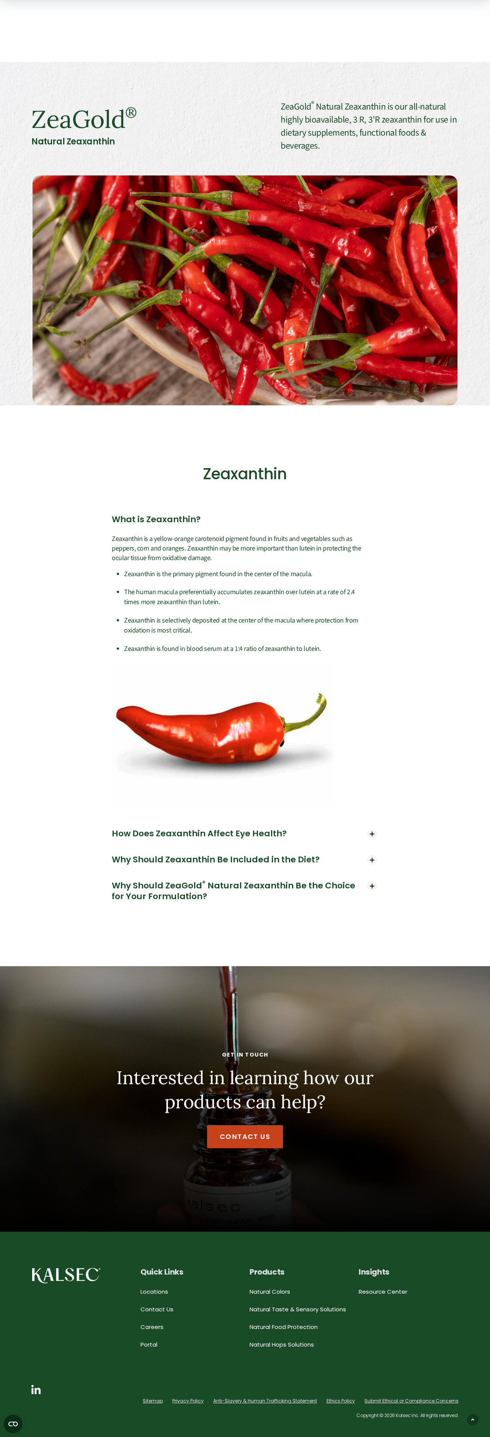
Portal (148, 1344)
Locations (154, 1292)
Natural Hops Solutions (282, 1344)
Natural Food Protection (284, 1327)
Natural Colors (270, 1292)
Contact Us (245, 1136)
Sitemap (153, 1401)
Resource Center (383, 1292)
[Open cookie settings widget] (13, 1424)
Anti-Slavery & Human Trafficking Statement (265, 1401)
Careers (151, 1327)
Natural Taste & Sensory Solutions (298, 1309)
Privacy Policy (188, 1401)
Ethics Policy (341, 1401)
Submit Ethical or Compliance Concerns (411, 1401)
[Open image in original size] (66, 1275)
